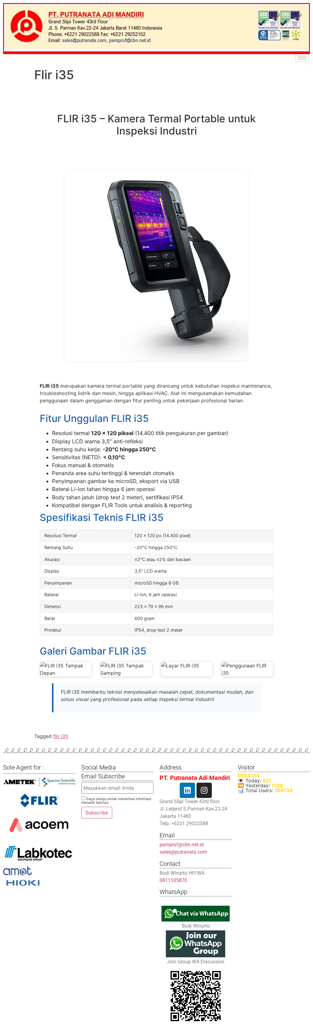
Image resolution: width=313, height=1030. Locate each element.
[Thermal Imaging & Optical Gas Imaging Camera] (39, 800)
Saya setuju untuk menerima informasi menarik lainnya (116, 800)
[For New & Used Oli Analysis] (39, 782)
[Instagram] (204, 790)
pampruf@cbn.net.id (182, 844)
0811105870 (173, 880)
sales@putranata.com (183, 852)
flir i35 (60, 736)
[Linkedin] (187, 790)
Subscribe (96, 813)
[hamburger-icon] (302, 57)
